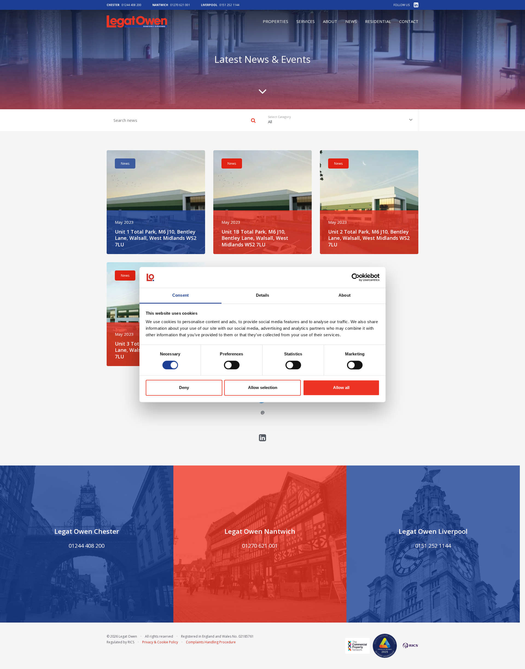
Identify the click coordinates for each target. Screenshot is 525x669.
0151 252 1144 (229, 5)
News (351, 21)
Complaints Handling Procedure (211, 642)
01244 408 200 (131, 5)
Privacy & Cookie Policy (160, 642)
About (330, 21)
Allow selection (262, 387)
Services (305, 21)
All (279, 119)
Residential (378, 21)
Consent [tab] (180, 295)
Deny (184, 387)
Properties (275, 21)
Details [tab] (262, 295)
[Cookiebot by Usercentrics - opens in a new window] (356, 277)
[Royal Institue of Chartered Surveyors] (409, 645)
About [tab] (345, 295)
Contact (408, 21)
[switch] (232, 365)
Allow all (341, 387)
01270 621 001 (180, 5)
